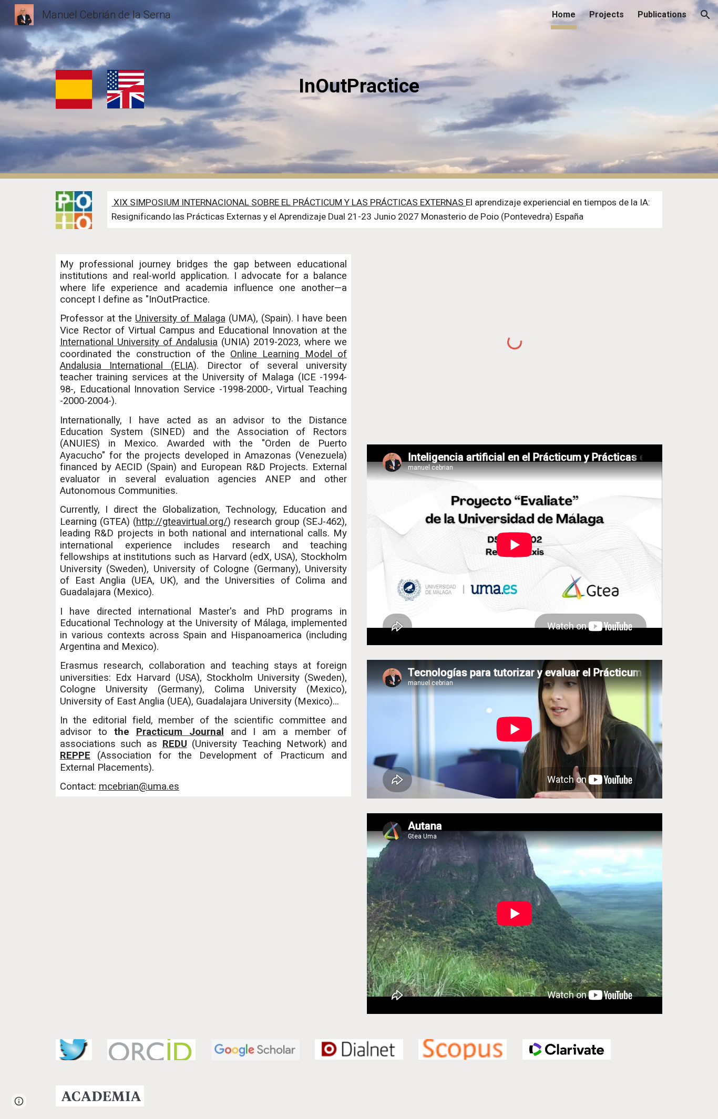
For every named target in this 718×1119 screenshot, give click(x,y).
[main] (359, 85)
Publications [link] (662, 14)
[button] (705, 14)
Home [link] (564, 14)
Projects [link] (606, 14)
